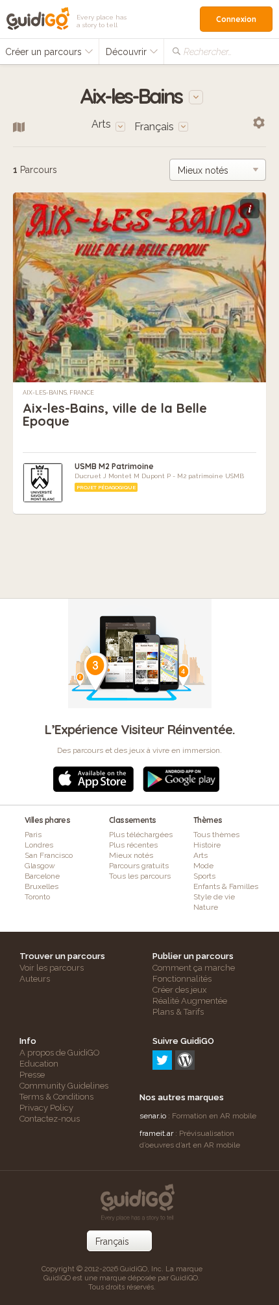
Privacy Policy (46, 1108)
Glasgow (40, 865)
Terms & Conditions (56, 1097)
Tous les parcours (140, 876)
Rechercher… (208, 52)
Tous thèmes (216, 834)
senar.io (153, 1115)
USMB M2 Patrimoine (114, 466)
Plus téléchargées (141, 834)
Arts (200, 855)
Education (38, 1063)
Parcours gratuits (139, 865)
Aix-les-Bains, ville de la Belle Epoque (115, 414)
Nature (205, 907)
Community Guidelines (63, 1086)
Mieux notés (131, 855)
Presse (32, 1075)
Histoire (207, 844)
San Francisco (49, 855)
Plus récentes (133, 844)
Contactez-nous (49, 1119)
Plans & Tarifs (178, 1012)
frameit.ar (156, 1133)
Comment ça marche (193, 968)
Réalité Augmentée (189, 1001)
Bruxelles (41, 886)
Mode (203, 865)
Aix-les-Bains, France (58, 392)
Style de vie (214, 896)
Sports (204, 876)
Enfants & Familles (225, 886)
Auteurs (34, 979)
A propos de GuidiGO (59, 1052)
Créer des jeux (179, 990)
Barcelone (42, 876)
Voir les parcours (51, 968)
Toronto (37, 896)
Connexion (236, 19)
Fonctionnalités (182, 979)
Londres (39, 844)
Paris (33, 834)
